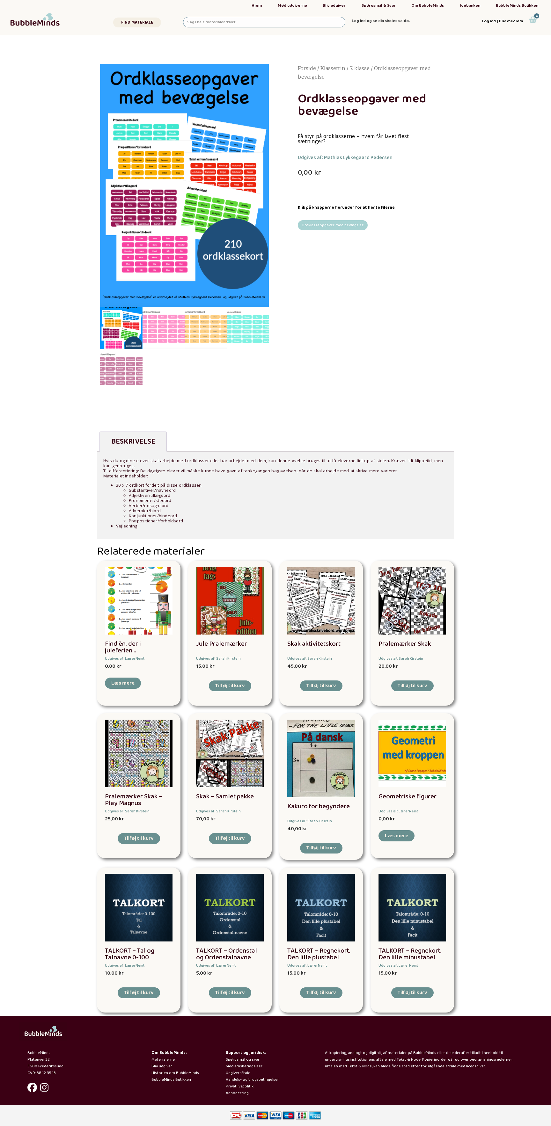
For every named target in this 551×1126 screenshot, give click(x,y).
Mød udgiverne (292, 5)
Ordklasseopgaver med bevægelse (333, 225)
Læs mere (123, 683)
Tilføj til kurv (230, 685)
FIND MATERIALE (137, 22)
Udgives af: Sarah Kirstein (218, 659)
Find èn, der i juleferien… (123, 647)
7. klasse (360, 68)
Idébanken (470, 5)
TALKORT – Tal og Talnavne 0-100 (129, 954)
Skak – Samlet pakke (225, 796)
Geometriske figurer (407, 796)
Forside (307, 68)
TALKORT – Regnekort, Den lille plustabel (318, 954)
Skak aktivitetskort (314, 644)
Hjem (257, 5)
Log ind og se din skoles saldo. (381, 21)
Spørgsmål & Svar (379, 5)
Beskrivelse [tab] (133, 441)
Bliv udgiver (334, 5)
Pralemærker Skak (404, 644)
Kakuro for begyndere (318, 806)
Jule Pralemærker (221, 644)
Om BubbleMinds (427, 5)
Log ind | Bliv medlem (502, 21)
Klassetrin (332, 68)
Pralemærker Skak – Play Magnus (133, 800)
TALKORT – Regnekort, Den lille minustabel (410, 954)
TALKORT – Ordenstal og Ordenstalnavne (226, 954)
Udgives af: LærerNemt (124, 659)
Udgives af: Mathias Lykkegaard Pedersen (345, 158)
